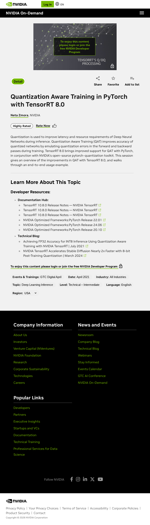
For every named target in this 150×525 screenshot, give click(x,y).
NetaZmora (19, 115)
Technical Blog (88, 348)
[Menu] (141, 13)
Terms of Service (74, 508)
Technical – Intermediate (84, 284)
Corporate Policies (125, 508)
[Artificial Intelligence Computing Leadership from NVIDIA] (16, 4)
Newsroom (86, 335)
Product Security (18, 513)
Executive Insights (26, 421)
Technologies (23, 376)
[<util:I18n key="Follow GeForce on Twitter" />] (92, 479)
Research (20, 362)
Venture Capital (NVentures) (33, 348)
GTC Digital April (50, 276)
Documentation (25, 435)
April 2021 (83, 276)
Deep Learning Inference (37, 284)
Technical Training (26, 442)
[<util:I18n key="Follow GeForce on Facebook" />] (71, 479)
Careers (19, 383)
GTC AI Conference (92, 376)
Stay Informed (88, 362)
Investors (20, 342)
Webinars (85, 355)
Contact (40, 513)
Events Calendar (90, 369)
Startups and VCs (26, 428)
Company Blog (88, 342)
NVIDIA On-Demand (92, 383)
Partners (19, 414)
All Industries (118, 276)
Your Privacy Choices (43, 508)
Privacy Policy (15, 508)
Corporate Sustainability (31, 369)
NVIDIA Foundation (27, 355)
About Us (20, 335)
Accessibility (99, 508)
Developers (21, 408)
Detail (18, 81)
